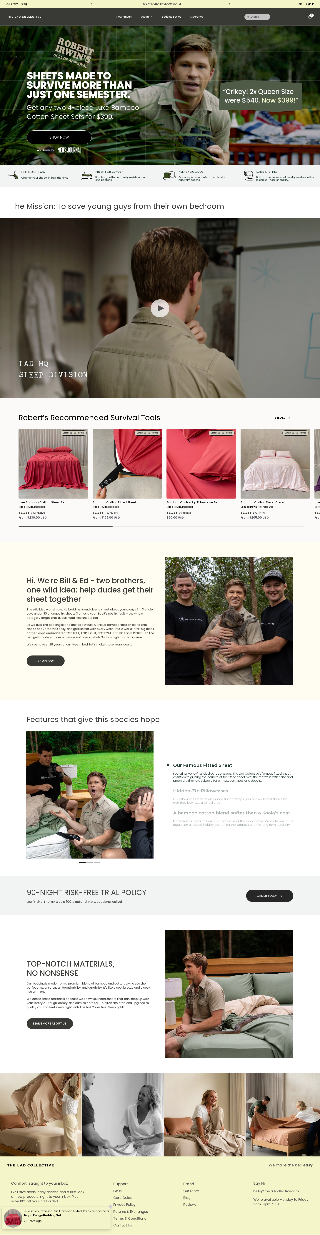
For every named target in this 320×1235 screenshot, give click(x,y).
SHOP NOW (59, 137)
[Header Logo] (24, 17)
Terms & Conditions (129, 1218)
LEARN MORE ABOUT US (49, 1023)
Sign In (310, 4)
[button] (82, 862)
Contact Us (122, 1225)
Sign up (80, 1213)
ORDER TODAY (267, 896)
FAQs (117, 1190)
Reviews (190, 1204)
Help (299, 4)
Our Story (12, 4)
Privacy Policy (124, 1204)
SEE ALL (280, 418)
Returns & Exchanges (130, 1211)
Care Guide (122, 1197)
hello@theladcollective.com (276, 1191)
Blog (24, 4)
